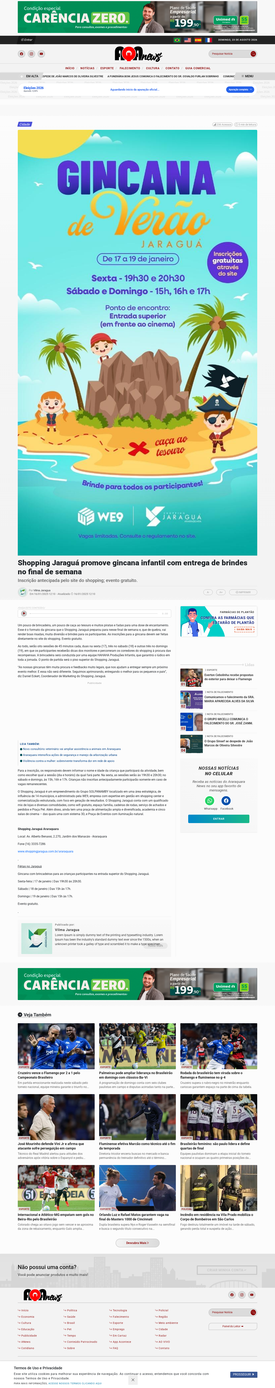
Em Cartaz (119, 1335)
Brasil (70, 1323)
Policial (163, 1310)
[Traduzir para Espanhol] (198, 40)
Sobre (70, 1348)
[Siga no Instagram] (31, 54)
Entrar (28, 40)
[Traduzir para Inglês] (188, 40)
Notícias (89, 68)
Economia (27, 1316)
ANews (25, 1341)
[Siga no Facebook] (21, 54)
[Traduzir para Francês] (208, 40)
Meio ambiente (168, 1323)
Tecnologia (119, 1310)
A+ (221, 592)
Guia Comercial (198, 68)
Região (163, 1316)
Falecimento (131, 68)
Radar (162, 1335)
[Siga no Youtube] (41, 54)
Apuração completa (238, 89)
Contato (174, 68)
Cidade (163, 1329)
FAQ (115, 1348)
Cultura (154, 68)
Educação (27, 1329)
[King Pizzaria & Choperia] (137, 17)
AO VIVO (164, 1341)
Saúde (70, 1316)
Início (71, 68)
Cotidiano (27, 1348)
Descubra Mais (136, 1243)
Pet (69, 1329)
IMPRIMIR (244, 592)
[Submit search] (253, 54)
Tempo (71, 1335)
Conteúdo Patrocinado (81, 1341)
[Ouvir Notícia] (24, 614)
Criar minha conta (225, 1270)
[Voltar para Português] (177, 40)
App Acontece (121, 1341)
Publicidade (29, 1335)
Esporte (108, 68)
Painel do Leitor (231, 1326)
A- (208, 592)
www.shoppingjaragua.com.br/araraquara (45, 851)
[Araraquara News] (137, 53)
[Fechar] (133, 1380)
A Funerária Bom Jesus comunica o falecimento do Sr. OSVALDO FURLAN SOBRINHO (146, 76)
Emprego (118, 1329)
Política (71, 1310)
